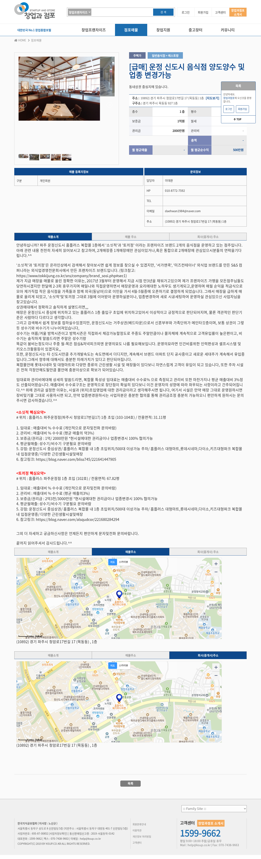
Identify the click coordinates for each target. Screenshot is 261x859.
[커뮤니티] (228, 35)
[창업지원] (163, 35)
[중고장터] (195, 35)
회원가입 (203, 12)
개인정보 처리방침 (142, 836)
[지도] (112, 562)
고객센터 (220, 12)
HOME (22, 40)
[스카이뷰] (123, 562)
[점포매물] (131, 35)
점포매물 (36, 40)
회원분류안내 (139, 824)
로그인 (186, 12)
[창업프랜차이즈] (93, 35)
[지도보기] (212, 98)
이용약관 (137, 830)
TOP (238, 119)
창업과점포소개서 (237, 12)
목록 (238, 86)
